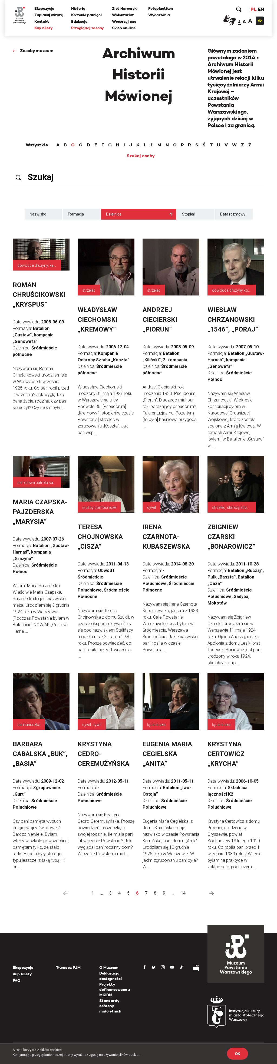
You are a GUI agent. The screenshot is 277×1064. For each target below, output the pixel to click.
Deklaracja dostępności (110, 976)
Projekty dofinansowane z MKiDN (114, 989)
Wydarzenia (159, 14)
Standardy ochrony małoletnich (110, 1006)
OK (237, 1053)
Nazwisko (38, 214)
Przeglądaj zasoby (87, 27)
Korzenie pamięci (86, 14)
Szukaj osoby (141, 156)
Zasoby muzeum (37, 50)
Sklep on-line (123, 27)
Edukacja (79, 21)
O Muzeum (108, 967)
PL (253, 9)
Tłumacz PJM (68, 967)
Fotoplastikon (160, 8)
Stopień (188, 214)
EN (261, 9)
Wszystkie (37, 145)
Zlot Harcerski (124, 8)
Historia (78, 8)
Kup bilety (43, 27)
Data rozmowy (232, 214)
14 (183, 893)
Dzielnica (113, 214)
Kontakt (41, 21)
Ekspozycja (44, 8)
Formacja (76, 214)
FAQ (16, 980)
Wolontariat (123, 14)
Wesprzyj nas (124, 21)
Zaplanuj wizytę (48, 14)
